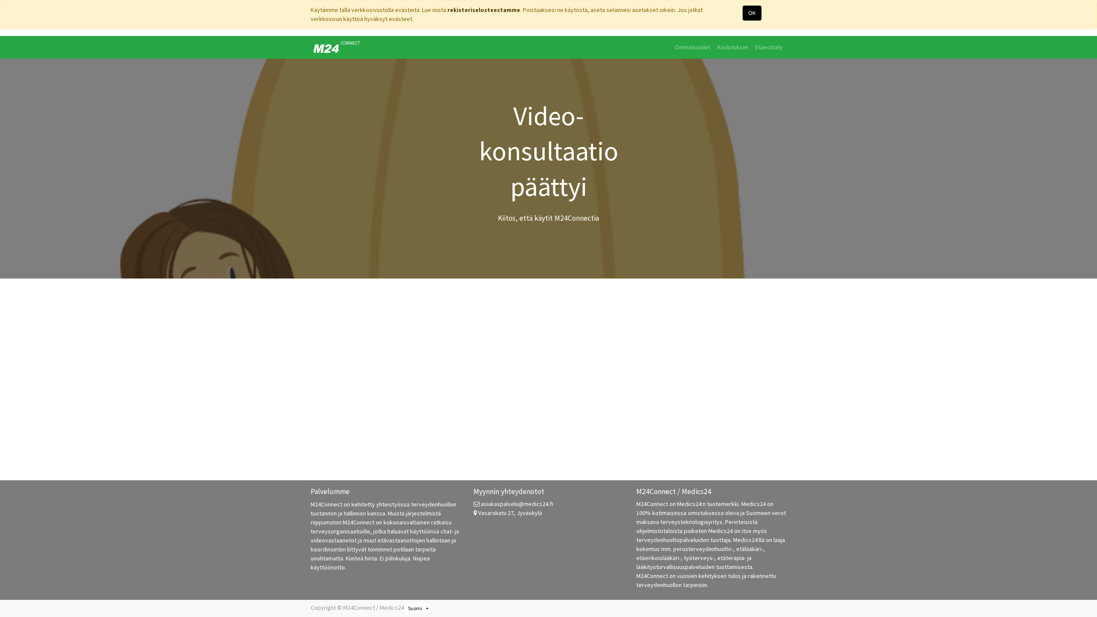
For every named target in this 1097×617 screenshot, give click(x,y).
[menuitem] (692, 47)
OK (752, 13)
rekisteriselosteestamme (483, 10)
